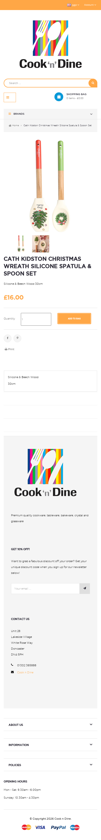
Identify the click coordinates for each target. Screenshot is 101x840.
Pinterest (17, 338)
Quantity (9, 318)
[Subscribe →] (84, 588)
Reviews (13, 425)
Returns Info (18, 412)
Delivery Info (19, 399)
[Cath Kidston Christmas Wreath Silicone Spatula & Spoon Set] (21, 243)
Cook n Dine (25, 672)
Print (10, 349)
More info (15, 365)
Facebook (8, 338)
